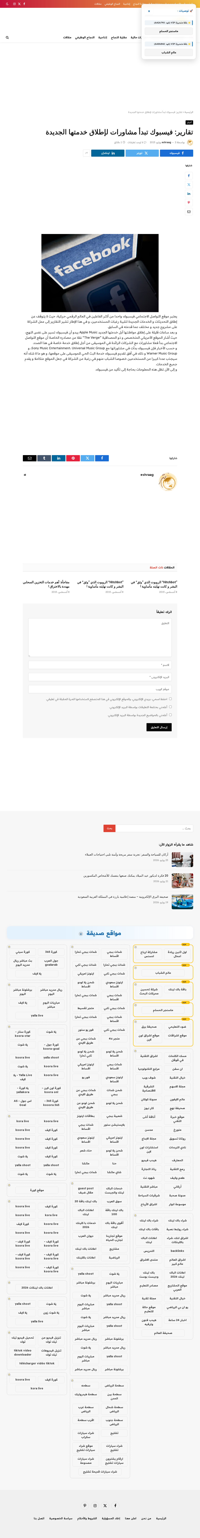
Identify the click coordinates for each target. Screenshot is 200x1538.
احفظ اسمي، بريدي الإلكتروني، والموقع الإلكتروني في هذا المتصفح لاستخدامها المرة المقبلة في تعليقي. (106, 699)
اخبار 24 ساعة (177, 1320)
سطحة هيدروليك (86, 1394)
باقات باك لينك (149, 1229)
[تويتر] (189, 184)
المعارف (177, 1160)
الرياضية (114, 1257)
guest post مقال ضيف (86, 1190)
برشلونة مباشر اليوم (22, 992)
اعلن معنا (130, 1518)
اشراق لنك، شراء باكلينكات (177, 1240)
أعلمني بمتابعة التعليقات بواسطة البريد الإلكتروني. (138, 707)
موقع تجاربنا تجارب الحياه (114, 1238)
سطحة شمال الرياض (114, 1409)
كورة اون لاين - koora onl (51, 1090)
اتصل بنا (39, 1518)
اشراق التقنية (149, 1056)
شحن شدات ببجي (114, 1092)
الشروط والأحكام (87, 1518)
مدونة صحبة (177, 1195)
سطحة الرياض (114, 1385)
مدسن (149, 1130)
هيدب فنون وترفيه (149, 1322)
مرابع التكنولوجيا (149, 1069)
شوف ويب (149, 1077)
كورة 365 (51, 952)
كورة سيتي (23, 952)
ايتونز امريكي (86, 973)
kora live (22, 1121)
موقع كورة (37, 1190)
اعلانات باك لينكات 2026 (37, 1287)
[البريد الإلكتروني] (189, 211)
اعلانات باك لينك (85, 1248)
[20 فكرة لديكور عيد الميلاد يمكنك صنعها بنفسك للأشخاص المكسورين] (182, 880)
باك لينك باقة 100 (114, 1212)
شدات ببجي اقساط (114, 954)
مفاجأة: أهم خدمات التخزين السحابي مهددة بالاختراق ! (46, 584)
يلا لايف (36, 973)
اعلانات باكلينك (85, 1257)
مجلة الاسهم (177, 1086)
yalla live (37, 1015)
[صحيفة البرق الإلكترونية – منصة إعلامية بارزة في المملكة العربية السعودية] (182, 901)
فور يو (86, 1077)
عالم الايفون (177, 1099)
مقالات (98, 3)
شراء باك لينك (177, 1220)
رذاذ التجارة (148, 1169)
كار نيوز (149, 1108)
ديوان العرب (85, 1236)
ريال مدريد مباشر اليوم (51, 992)
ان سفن (177, 1069)
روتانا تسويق (177, 1138)
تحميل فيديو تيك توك (23, 1339)
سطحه (85, 1385)
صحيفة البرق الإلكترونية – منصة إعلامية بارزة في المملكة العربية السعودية (123, 897)
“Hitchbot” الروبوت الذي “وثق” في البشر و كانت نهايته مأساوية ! (154, 584)
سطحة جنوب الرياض (114, 1422)
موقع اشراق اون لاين (148, 1037)
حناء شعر (86, 1150)
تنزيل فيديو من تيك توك (51, 1339)
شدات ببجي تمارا (86, 952)
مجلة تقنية (149, 1298)
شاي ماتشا (114, 1172)
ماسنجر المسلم (163, 1010)
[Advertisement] (100, 76)
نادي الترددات (177, 1147)
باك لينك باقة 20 (86, 1201)
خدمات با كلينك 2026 (86, 1225)
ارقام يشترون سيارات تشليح (114, 1461)
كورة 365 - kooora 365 (51, 1103)
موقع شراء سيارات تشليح (86, 1448)
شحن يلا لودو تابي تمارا (86, 1053)
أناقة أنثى (149, 1117)
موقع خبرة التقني (177, 1119)
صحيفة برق (149, 1026)
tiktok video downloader (22, 1352)
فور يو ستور (86, 1030)
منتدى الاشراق (149, 1259)
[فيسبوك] (189, 175)
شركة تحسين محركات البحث (149, 991)
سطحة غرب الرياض (86, 1409)
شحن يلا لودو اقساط (86, 984)
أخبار (189, 122)
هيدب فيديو (148, 1160)
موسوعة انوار (177, 1204)
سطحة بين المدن (114, 1396)
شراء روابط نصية (177, 1229)
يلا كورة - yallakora (22, 1090)
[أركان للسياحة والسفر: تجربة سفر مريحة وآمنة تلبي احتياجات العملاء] (182, 859)
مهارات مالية (138, 37)
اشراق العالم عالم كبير (177, 1262)
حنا (114, 1163)
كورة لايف (51, 1130)
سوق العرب (114, 1201)
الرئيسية (189, 112)
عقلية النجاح (139, 3)
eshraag (166, 142)
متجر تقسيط (86, 1008)
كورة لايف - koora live (51, 1243)
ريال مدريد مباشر (114, 1295)
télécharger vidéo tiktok (36, 1363)
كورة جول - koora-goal (51, 1046)
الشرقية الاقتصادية (148, 1088)
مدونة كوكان (149, 1099)
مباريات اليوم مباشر (114, 1284)
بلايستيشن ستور (114, 1124)
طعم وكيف (177, 1178)
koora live (22, 1057)
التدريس (149, 1251)
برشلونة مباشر (85, 1282)
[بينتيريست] (189, 202)
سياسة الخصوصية (60, 1518)
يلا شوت (114, 1273)
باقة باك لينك (177, 989)
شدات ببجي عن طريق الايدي (86, 1040)
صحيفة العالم (163, 1333)
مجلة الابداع (149, 1138)
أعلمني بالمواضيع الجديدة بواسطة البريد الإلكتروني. (137, 715)
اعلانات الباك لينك (149, 1240)
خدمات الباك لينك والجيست (114, 1190)
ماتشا (85, 1163)
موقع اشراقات (177, 1035)
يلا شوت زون (51, 1312)
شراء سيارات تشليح (114, 1448)
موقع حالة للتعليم (149, 1309)
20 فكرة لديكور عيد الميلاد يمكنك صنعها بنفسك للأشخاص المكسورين (125, 875)
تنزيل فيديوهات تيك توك (51, 1352)
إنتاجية (126, 3)
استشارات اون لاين (149, 1149)
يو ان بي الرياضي (177, 1307)
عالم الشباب (163, 972)
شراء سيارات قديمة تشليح (100, 1471)
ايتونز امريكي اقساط (86, 1066)
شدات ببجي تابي (85, 964)
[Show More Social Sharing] (86, 153)
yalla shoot (86, 1273)
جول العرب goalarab (51, 962)
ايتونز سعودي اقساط (114, 984)
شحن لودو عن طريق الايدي (86, 1105)
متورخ (177, 1130)
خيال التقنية (177, 1077)
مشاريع (114, 1248)
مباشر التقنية (149, 1186)
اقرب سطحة (86, 1420)
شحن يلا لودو (114, 1103)
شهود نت (149, 1178)
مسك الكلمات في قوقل (177, 1058)
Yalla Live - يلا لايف (22, 1077)
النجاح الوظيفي (112, 3)
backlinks (177, 1251)
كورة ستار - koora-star (22, 1034)
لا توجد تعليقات (135, 142)
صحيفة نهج (177, 1108)
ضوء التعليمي (177, 1026)
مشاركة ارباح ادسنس (148, 954)
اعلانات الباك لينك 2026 (177, 1274)
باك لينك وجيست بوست (148, 1274)
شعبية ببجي (114, 1116)
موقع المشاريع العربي (177, 1287)
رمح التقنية (177, 1169)
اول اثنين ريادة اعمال (177, 954)
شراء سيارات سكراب (86, 1435)
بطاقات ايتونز (86, 1116)
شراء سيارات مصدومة (86, 1461)
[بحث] (8, 37)
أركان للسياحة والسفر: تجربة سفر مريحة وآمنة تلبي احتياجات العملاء (126, 854)
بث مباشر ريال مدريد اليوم (22, 962)
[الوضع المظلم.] (7, 4)
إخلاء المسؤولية (111, 1518)
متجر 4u (114, 1038)
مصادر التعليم (149, 1285)
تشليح (114, 1433)
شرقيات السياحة (149, 1195)
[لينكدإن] (189, 193)
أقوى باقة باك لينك (114, 1225)
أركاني (177, 1186)
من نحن (146, 1518)
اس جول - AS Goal (22, 1103)
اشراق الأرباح (149, 1204)
